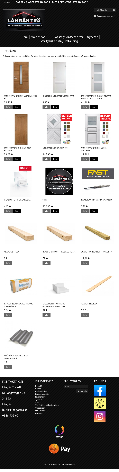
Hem (24, 37)
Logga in (6, 2)
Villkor (38, 389)
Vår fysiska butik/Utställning (59, 41)
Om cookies (40, 410)
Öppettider (40, 408)
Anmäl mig (82, 391)
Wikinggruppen (68, 464)
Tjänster (38, 400)
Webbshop (38, 37)
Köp (16, 107)
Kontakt (38, 386)
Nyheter (92, 37)
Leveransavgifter (42, 394)
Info (8, 107)
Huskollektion (41, 391)
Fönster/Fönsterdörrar (68, 37)
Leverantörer (40, 397)
